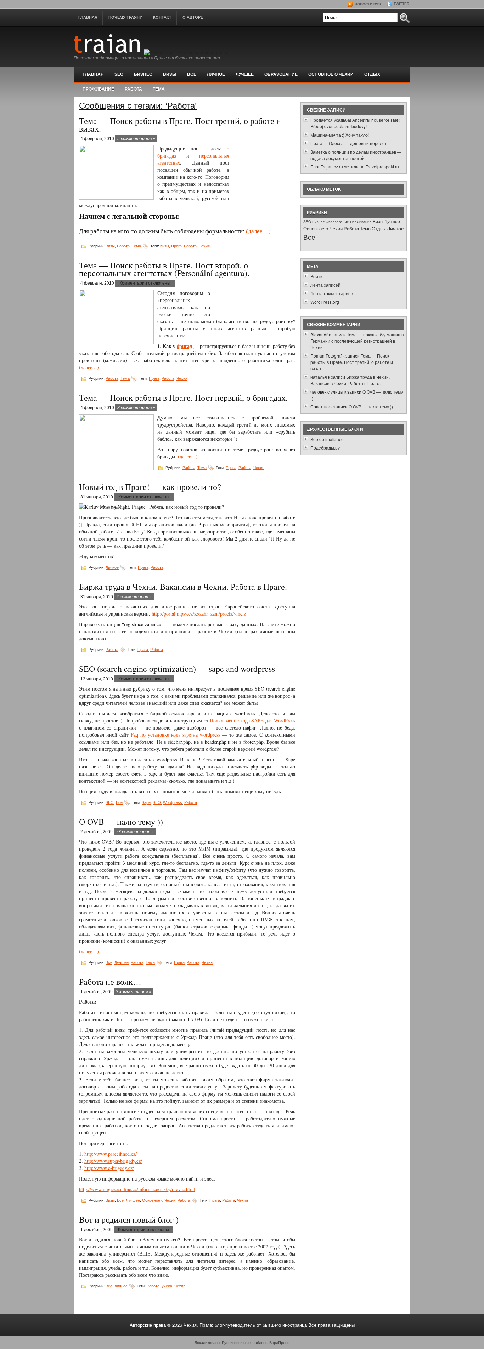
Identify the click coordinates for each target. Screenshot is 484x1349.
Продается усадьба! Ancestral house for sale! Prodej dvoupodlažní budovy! (355, 123)
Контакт (162, 17)
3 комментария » (133, 991)
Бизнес (143, 74)
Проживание (98, 89)
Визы (169, 74)
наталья (318, 377)
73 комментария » (135, 831)
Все (191, 74)
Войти (316, 276)
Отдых (372, 74)
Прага (176, 246)
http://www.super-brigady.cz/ (113, 1160)
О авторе (192, 17)
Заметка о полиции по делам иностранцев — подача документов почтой (355, 155)
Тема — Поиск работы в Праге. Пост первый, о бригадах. (183, 397)
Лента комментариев (331, 293)
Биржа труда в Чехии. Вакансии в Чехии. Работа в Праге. (183, 586)
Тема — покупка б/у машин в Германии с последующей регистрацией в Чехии (357, 340)
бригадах (166, 155)
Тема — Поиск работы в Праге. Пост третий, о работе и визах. (180, 124)
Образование (281, 74)
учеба (167, 1286)
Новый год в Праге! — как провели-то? (150, 486)
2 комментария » (134, 596)
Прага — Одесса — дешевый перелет (348, 143)
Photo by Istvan (112, 507)
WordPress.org (324, 302)
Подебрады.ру (325, 448)
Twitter (401, 4)
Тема (159, 89)
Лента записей (325, 285)
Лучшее (245, 74)
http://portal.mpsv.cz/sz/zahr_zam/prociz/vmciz (199, 613)
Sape (146, 802)
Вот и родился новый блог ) (129, 1219)
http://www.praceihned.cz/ (110, 1153)
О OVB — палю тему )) (121, 821)
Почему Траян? (125, 17)
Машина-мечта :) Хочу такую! (339, 135)
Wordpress (172, 802)
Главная (87, 17)
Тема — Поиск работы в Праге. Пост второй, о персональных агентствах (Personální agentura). (164, 269)
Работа (133, 89)
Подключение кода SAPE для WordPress (252, 720)
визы (164, 246)
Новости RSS (367, 4)
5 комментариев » (136, 138)
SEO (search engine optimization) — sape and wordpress (177, 668)
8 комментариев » (136, 407)
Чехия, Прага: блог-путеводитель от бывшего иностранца (245, 1324)
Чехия (204, 246)
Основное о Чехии (331, 74)
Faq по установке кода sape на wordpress (175, 734)
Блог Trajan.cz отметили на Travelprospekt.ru (354, 167)
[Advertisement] (262, 172)
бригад (185, 346)
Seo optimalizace (327, 439)
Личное (216, 74)
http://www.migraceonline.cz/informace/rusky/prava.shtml (137, 1189)
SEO (118, 74)
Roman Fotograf (326, 356)
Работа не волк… (110, 981)
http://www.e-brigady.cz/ (109, 1168)
